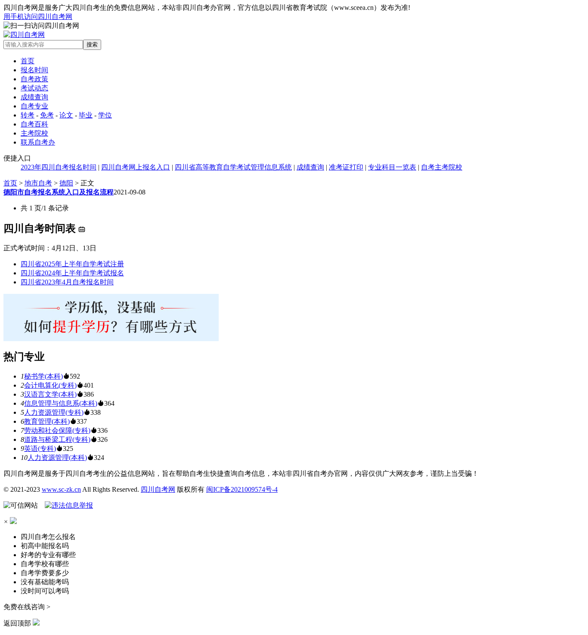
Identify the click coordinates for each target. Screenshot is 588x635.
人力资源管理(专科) (54, 412)
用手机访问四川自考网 (37, 16)
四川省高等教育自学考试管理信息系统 (233, 167)
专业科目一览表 (392, 167)
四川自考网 (158, 489)
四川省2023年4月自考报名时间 (67, 282)
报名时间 (34, 70)
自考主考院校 (441, 167)
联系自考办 (38, 142)
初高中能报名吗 (45, 545)
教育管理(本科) (47, 421)
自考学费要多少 (45, 572)
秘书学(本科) (43, 376)
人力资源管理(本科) (57, 457)
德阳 (66, 183)
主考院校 (34, 133)
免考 (47, 115)
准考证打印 (346, 167)
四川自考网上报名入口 (135, 167)
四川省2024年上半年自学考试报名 (72, 273)
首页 (27, 61)
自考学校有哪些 (45, 563)
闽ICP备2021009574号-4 (242, 489)
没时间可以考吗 (45, 591)
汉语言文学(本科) (50, 394)
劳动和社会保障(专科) (57, 430)
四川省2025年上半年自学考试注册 (72, 264)
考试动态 (34, 88)
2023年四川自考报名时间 (58, 167)
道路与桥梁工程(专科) (57, 439)
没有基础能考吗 (45, 582)
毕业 (86, 115)
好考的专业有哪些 (48, 554)
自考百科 (34, 124)
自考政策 (34, 79)
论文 (66, 115)
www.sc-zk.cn (61, 489)
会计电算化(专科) (50, 385)
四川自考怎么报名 (48, 536)
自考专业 (34, 106)
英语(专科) (40, 448)
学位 (105, 115)
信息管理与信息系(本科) (60, 403)
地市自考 (38, 183)
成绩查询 (34, 97)
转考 (27, 115)
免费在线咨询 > (26, 606)
